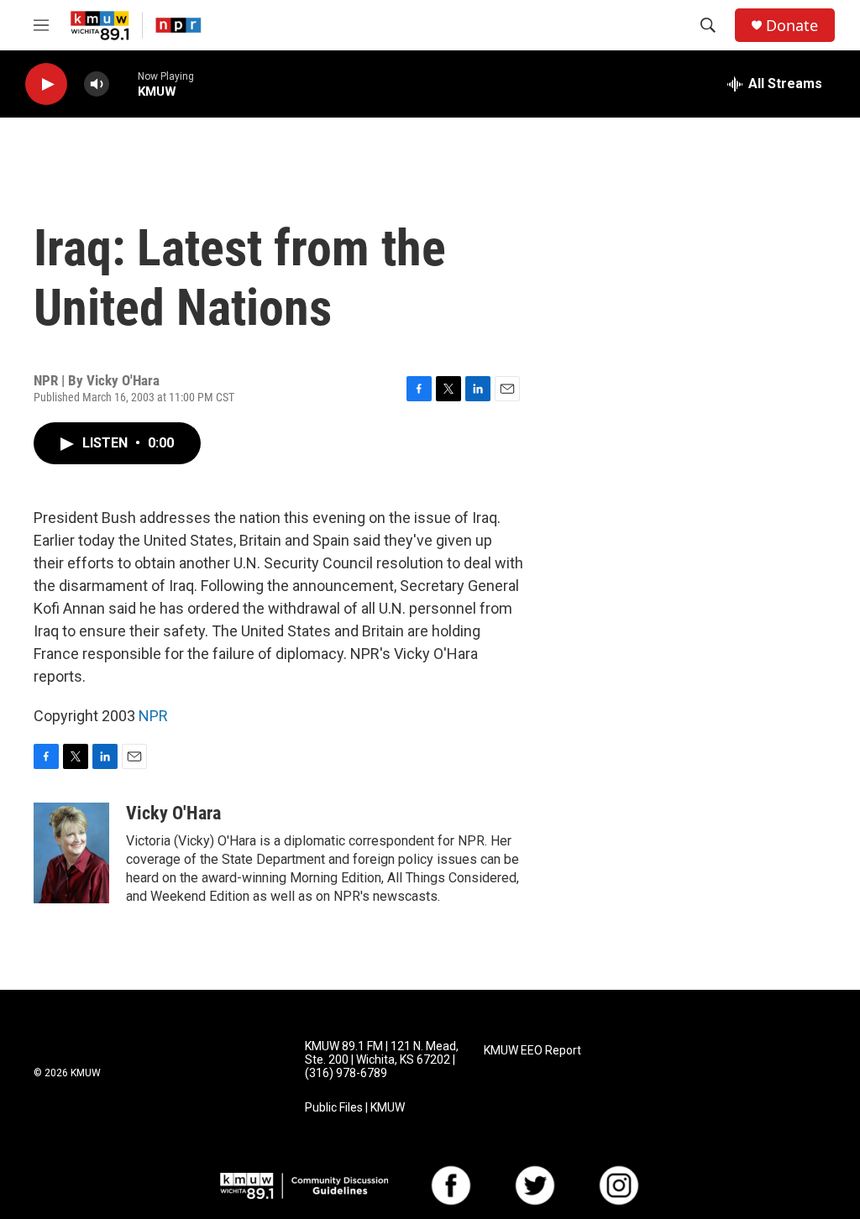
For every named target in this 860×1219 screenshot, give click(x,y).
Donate (792, 25)
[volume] (96, 84)
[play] (46, 84)
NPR (153, 716)
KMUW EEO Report (532, 1050)
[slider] (123, 83)
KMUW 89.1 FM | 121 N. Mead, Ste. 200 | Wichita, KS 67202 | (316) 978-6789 (382, 1060)
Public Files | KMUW (355, 1107)
